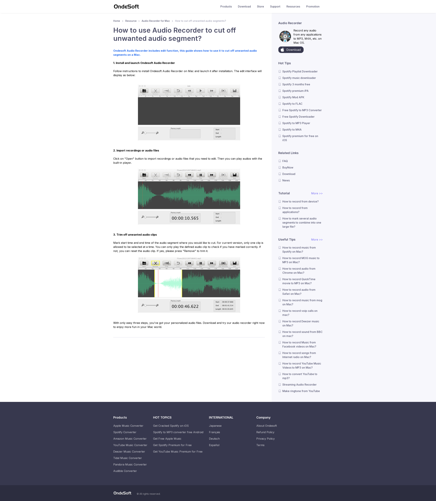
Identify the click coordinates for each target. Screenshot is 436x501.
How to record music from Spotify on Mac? (299, 249)
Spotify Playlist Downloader (300, 71)
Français (214, 432)
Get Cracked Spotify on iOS (171, 425)
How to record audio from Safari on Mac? (298, 291)
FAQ (285, 161)
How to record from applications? (295, 210)
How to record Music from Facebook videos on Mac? (299, 344)
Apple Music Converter (128, 425)
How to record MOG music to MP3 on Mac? (301, 260)
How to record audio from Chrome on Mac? (298, 270)
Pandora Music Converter (130, 464)
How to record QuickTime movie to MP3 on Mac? (298, 281)
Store (260, 6)
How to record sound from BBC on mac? (302, 334)
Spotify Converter (124, 432)
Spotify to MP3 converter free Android (178, 432)
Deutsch (214, 438)
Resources (293, 6)
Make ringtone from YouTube (301, 391)
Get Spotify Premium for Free (172, 445)
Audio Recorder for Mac (156, 20)
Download (244, 6)
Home (116, 20)
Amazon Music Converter (130, 438)
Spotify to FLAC (292, 103)
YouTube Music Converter (130, 445)
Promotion (313, 6)
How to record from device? (300, 201)
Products (226, 6)
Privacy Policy (265, 438)
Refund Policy (265, 432)
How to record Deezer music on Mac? (300, 323)
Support (275, 6)
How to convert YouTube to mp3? (299, 376)
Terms (260, 445)
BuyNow (287, 167)
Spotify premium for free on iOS (300, 138)
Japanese (215, 425)
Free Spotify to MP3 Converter (302, 110)
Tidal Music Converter (127, 458)
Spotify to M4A (292, 129)
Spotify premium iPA (295, 90)
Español (214, 445)
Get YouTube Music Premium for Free (178, 451)
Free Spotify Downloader (298, 116)
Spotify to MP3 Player (296, 123)
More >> (317, 193)
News (286, 180)
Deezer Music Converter (129, 451)
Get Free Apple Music (167, 438)
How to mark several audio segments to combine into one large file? (301, 222)
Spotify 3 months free (296, 84)
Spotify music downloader (299, 78)
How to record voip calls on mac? (299, 313)
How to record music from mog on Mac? (302, 302)
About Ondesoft (266, 425)
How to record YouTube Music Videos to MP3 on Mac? (301, 365)
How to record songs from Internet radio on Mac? (299, 355)
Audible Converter (125, 471)
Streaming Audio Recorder (299, 384)
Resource (131, 20)
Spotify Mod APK (293, 97)
